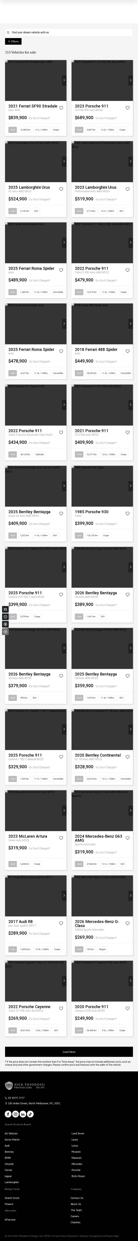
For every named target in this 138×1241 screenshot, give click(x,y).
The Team (76, 1210)
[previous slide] (7, 80)
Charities (75, 1222)
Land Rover (78, 1133)
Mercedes (77, 1164)
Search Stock (12, 1198)
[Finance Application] (5, 624)
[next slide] (64, 80)
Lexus (75, 1139)
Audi (7, 1145)
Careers (75, 1216)
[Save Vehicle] (61, 108)
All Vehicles (11, 1133)
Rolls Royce (78, 1176)
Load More (69, 1052)
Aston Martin (12, 1139)
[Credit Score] (5, 616)
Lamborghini (12, 1182)
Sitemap (84, 1235)
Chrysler (9, 1164)
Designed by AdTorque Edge (104, 1235)
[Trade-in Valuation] (5, 609)
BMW (8, 1157)
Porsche (76, 1170)
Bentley (9, 1151)
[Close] (5, 631)
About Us (76, 1204)
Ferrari (8, 1170)
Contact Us (77, 1198)
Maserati (76, 1157)
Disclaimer (72, 1235)
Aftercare (10, 1219)
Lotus (75, 1145)
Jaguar (8, 1176)
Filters (15, 41)
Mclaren (76, 1151)
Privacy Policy (58, 1235)
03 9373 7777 (16, 1098)
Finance (9, 1204)
